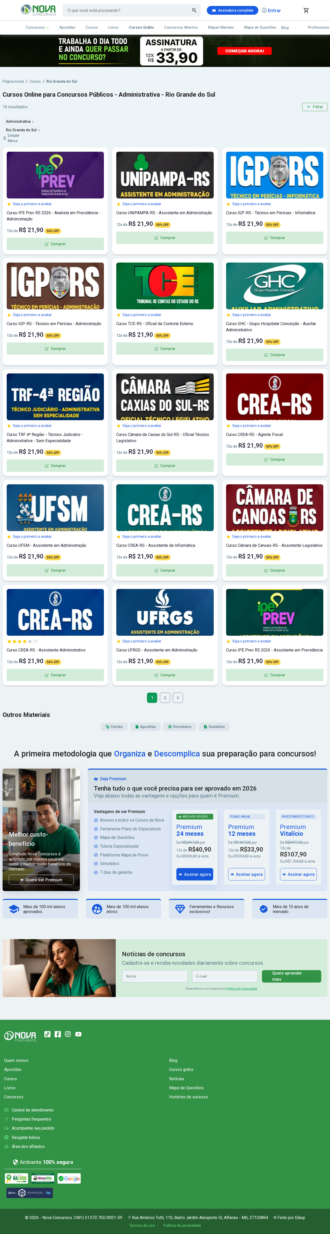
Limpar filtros (14, 138)
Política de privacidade (241, 988)
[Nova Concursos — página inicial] (38, 10)
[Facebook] (58, 1034)
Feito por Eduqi (291, 1217)
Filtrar (318, 106)
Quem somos (16, 1060)
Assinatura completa (235, 10)
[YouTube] (78, 1034)
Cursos (92, 27)
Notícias (176, 1078)
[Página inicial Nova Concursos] (20, 1036)
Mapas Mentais (221, 27)
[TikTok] (47, 1034)
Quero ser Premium (44, 879)
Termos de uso (142, 1225)
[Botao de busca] (194, 10)
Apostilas (67, 27)
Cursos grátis (181, 1069)
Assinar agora (197, 874)
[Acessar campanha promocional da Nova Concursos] (165, 51)
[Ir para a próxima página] (178, 698)
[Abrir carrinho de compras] (305, 10)
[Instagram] (68, 1034)
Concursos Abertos (181, 27)
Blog (173, 1060)
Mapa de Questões (260, 27)
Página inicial (13, 81)
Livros (113, 27)
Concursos (35, 27)
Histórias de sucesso (188, 1096)
